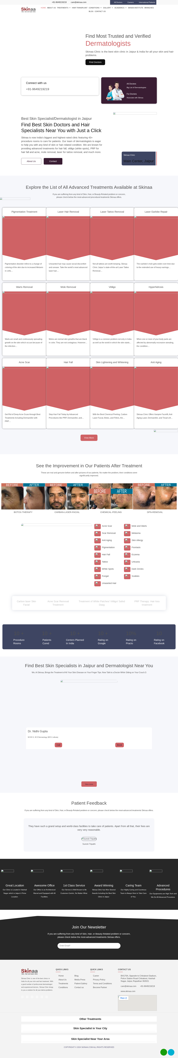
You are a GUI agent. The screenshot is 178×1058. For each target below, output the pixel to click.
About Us (51, 8)
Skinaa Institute (135, 8)
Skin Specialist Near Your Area (90, 1038)
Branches (149, 8)
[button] (2, 48)
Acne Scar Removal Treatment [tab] (58, 603)
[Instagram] (29, 2)
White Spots (108, 569)
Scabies (135, 576)
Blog (91, 11)
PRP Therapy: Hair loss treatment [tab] (147, 603)
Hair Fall (106, 554)
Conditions (94, 8)
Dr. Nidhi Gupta (38, 731)
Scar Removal (109, 533)
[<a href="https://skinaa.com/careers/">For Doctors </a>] (150, 95)
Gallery (107, 8)
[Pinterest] (33, 2)
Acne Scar (107, 526)
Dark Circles (137, 569)
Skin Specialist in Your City (90, 1028)
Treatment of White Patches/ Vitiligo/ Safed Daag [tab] (102, 603)
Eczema (135, 554)
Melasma (136, 533)
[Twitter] (37, 2)
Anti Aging (107, 540)
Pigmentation (108, 547)
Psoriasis (136, 547)
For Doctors (132, 94)
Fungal (105, 576)
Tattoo (105, 562)
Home (43, 8)
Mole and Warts (139, 526)
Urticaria (136, 562)
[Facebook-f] (22, 2)
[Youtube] (40, 2)
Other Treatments (90, 1018)
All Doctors (131, 84)
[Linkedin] (26, 2)
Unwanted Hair (109, 583)
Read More (24, 256)
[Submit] (116, 936)
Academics (119, 8)
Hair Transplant (80, 8)
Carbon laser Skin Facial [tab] (26, 603)
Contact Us (100, 11)
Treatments (62, 8)
